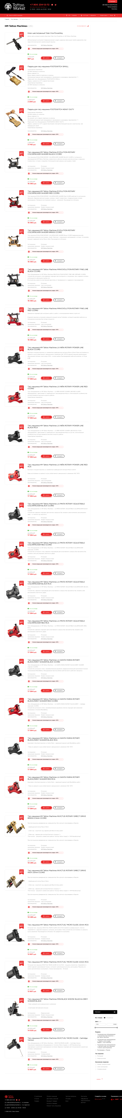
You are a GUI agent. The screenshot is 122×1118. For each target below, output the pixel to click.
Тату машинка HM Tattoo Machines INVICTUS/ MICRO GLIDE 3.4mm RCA (58, 962)
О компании (38, 1096)
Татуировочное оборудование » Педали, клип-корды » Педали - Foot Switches (106, 1041)
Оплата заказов (52, 1096)
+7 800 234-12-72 (39, 5)
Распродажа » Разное (103, 1050)
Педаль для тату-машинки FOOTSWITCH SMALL (48, 66)
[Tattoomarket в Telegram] (55, 5)
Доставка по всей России (110, 4)
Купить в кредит (52, 1103)
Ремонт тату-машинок (54, 1105)
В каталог (112, 1)
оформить (93, 15)
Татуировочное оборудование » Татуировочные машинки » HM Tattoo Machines (106, 1036)
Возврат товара (52, 1101)
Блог (67, 1101)
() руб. (86, 15)
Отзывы (68, 1098)
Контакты (114, 9)
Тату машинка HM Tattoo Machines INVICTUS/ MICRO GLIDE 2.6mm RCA (58, 925)
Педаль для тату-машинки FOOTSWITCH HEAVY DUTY (51, 109)
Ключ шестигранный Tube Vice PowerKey (45, 33)
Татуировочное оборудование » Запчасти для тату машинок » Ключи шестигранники (106, 1046)
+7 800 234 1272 (10, 1100)
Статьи (36, 1098)
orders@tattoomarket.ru (13, 1102)
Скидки (36, 1101)
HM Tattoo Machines (46, 45)
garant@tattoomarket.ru (13, 1104)
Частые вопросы (112, 6)
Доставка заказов (52, 1098)
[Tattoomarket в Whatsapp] (52, 5)
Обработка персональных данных (85, 1100)
